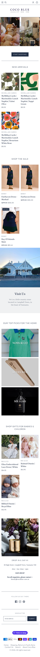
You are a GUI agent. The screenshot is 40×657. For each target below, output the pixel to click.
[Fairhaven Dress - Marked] (10, 178)
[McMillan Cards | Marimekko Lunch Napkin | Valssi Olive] (10, 81)
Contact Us (9, 647)
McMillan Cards (9, 93)
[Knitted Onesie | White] (30, 446)
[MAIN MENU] (2, 2)
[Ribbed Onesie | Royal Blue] (10, 486)
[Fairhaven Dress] (30, 178)
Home (6, 645)
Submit (32, 618)
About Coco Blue (29, 647)
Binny (4, 194)
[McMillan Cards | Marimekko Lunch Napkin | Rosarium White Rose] (10, 121)
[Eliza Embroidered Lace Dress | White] (10, 447)
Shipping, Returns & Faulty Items (22, 645)
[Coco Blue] (20, 10)
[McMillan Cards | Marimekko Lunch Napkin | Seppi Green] (30, 81)
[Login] (33, 2)
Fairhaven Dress (28, 196)
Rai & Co (5, 461)
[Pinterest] (24, 601)
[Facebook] (16, 601)
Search (18, 647)
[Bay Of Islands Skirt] (10, 220)
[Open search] (6, 2)
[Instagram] (20, 601)
